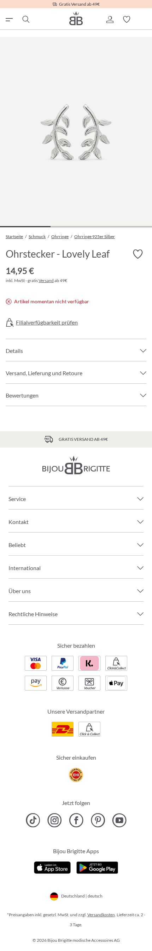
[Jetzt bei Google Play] (97, 866)
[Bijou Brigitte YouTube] (119, 820)
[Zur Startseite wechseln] (76, 18)
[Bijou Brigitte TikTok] (33, 820)
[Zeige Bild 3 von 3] (126, 226)
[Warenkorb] (143, 19)
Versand (46, 280)
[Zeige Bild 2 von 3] (76, 226)
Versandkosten (101, 914)
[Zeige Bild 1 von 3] (25, 226)
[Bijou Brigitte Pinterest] (98, 820)
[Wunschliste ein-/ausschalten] (137, 254)
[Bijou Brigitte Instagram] (55, 820)
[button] (109, 19)
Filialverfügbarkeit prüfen (47, 322)
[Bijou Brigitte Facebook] (76, 820)
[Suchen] (25, 19)
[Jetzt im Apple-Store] (52, 866)
